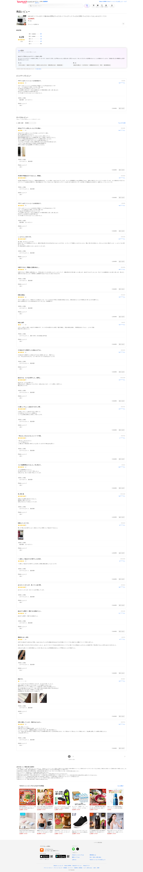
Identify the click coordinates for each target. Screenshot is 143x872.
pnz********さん (122, 408)
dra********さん (122, 177)
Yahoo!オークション (77, 865)
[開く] (21, 151)
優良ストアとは (75, 857)
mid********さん (122, 681)
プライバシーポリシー (48, 867)
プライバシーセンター (58, 867)
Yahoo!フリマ (86, 865)
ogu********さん (122, 587)
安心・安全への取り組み (95, 857)
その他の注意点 (38, 68)
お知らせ (74, 859)
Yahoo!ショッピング (58, 865)
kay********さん (122, 324)
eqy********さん (122, 82)
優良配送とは (93, 854)
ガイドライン (70, 867)
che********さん (122, 297)
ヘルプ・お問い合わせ (87, 867)
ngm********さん (121, 467)
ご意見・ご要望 (96, 867)
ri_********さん (122, 438)
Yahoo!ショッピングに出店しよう (115, 1)
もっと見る (120, 785)
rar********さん (122, 561)
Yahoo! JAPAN (103, 1)
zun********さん (122, 379)
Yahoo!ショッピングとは (78, 854)
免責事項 (76, 867)
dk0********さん (122, 269)
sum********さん (122, 238)
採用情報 (80, 867)
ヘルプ (125, 1)
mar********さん (122, 724)
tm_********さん (122, 613)
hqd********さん (122, 496)
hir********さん (122, 525)
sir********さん (122, 639)
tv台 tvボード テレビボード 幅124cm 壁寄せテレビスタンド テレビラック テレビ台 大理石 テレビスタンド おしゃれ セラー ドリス (67, 16)
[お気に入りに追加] (123, 23)
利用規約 (65, 867)
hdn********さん (122, 352)
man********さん (121, 130)
